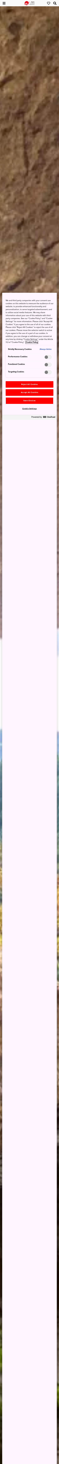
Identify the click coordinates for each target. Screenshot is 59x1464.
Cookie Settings (29, 409)
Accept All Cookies (29, 392)
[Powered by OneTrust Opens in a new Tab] (43, 418)
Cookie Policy (32, 342)
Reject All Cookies (29, 384)
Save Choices (29, 401)
